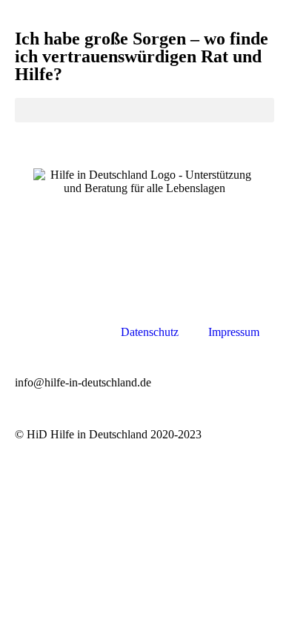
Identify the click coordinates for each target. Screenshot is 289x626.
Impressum (233, 332)
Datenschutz (150, 332)
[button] (144, 110)
